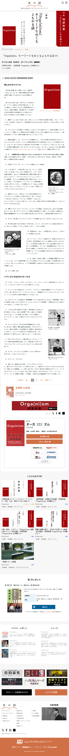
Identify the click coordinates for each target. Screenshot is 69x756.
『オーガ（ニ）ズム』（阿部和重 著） (50, 111)
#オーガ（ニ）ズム (18, 506)
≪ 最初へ (20, 380)
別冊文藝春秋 (35, 716)
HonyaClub (51, 457)
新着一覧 (19, 710)
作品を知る (20, 716)
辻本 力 (30, 78)
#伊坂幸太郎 (11, 567)
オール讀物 (35, 713)
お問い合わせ (6, 721)
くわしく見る (43, 442)
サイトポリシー (7, 710)
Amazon (37, 448)
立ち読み (43, 436)
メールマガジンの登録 (49, 611)
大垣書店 (44, 461)
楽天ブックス (51, 448)
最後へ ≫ (48, 380)
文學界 (7, 78)
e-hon (37, 457)
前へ (27, 380)
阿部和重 (13, 78)
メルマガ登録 (51, 692)
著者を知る (20, 713)
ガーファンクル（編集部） (31, 62)
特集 (18, 723)
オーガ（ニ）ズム (22, 78)
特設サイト (20, 726)
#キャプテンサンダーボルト (22, 567)
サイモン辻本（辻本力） (11, 62)
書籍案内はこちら (17, 692)
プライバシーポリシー (8, 713)
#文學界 (7, 68)
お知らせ (5, 718)
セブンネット (37, 452)
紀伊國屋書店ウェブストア (51, 452)
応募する (39, 607)
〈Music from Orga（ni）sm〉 (28, 149)
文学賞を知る (20, 718)
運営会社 (5, 716)
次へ (42, 380)
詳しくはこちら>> (21, 395)
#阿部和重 (10, 506)
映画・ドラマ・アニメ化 (23, 721)
